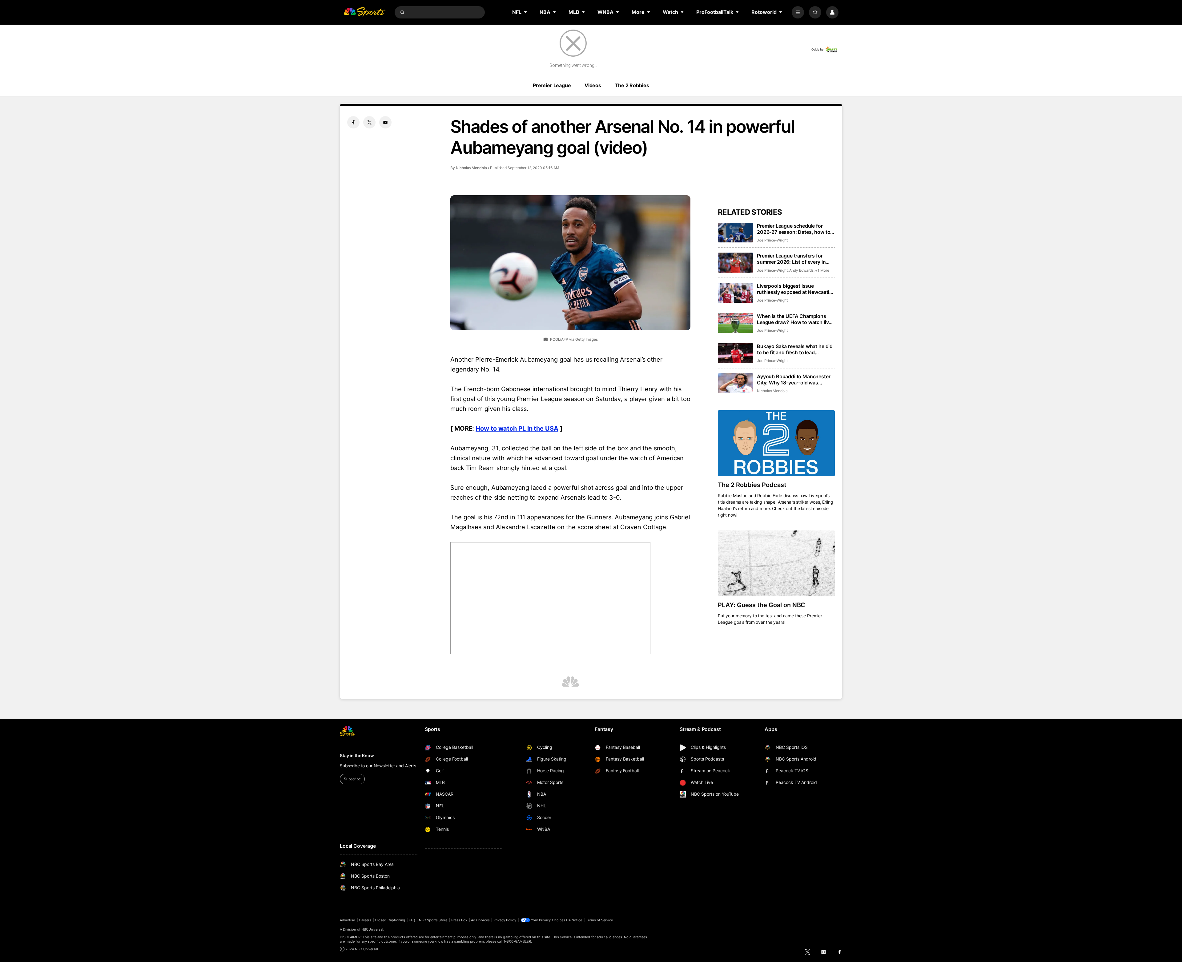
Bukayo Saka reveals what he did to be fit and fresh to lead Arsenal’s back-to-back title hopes (795, 349)
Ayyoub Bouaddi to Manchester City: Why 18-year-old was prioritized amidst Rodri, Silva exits (793, 379)
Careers (365, 920)
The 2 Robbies (632, 85)
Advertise (347, 920)
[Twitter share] (369, 122)
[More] (798, 12)
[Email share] (385, 122)
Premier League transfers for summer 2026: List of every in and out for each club (791, 259)
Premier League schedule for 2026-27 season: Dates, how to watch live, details (793, 229)
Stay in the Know (357, 755)
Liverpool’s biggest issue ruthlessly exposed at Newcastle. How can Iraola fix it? (795, 289)
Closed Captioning (390, 920)
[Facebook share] (353, 122)
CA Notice (574, 920)
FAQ (412, 920)
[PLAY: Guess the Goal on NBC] (776, 563)
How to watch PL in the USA (517, 428)
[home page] (364, 12)
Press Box (459, 920)
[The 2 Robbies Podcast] (776, 443)
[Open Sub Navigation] (526, 12)
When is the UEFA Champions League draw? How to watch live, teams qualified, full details (795, 319)
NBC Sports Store (433, 920)
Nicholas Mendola (471, 167)
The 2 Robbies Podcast (752, 485)
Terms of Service (599, 920)
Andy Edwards (801, 270)
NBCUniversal (372, 929)
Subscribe (352, 779)
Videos (593, 85)
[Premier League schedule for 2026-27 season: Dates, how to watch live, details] (735, 233)
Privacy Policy (504, 920)
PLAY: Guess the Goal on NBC (761, 605)
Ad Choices (480, 920)
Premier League (552, 85)
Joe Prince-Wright (772, 240)
